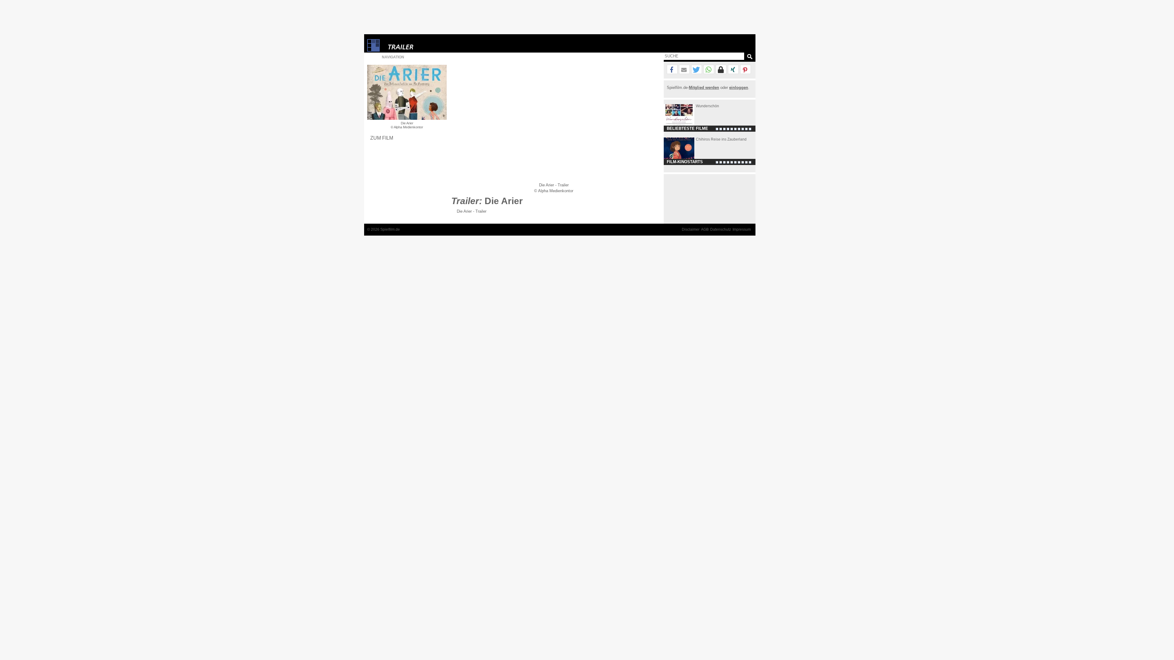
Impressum (742, 229)
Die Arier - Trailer (471, 211)
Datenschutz (720, 229)
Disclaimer (691, 229)
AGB (705, 229)
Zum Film (381, 138)
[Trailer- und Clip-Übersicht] (419, 45)
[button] (672, 69)
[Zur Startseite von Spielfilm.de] (373, 50)
